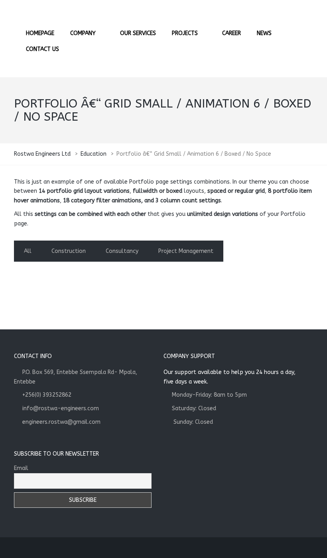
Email (21, 468)
